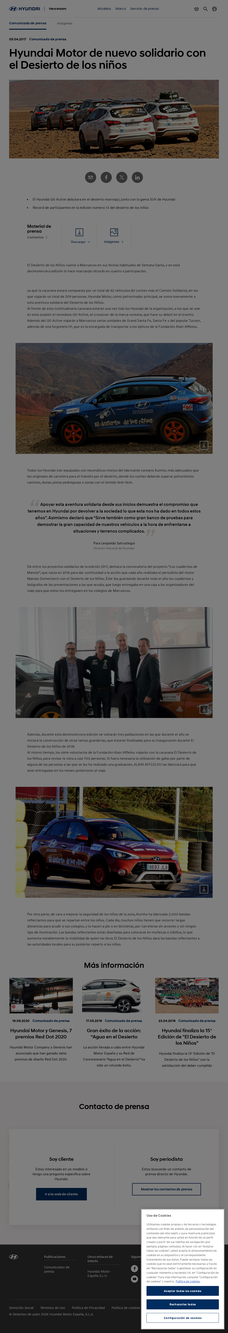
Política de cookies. (188, 1281)
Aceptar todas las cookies (182, 1291)
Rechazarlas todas (182, 1304)
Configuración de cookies (183, 1318)
